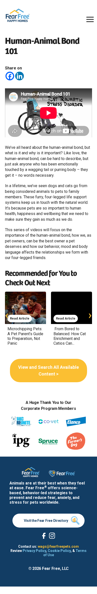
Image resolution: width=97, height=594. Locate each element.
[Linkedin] (19, 76)
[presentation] (7, 315)
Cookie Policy (59, 551)
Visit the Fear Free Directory (46, 521)
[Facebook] (9, 76)
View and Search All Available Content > (48, 371)
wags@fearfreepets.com (58, 546)
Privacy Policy (34, 551)
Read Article (19, 318)
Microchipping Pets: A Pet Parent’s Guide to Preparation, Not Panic (25, 336)
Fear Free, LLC (55, 568)
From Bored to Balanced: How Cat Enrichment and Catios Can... (69, 336)
